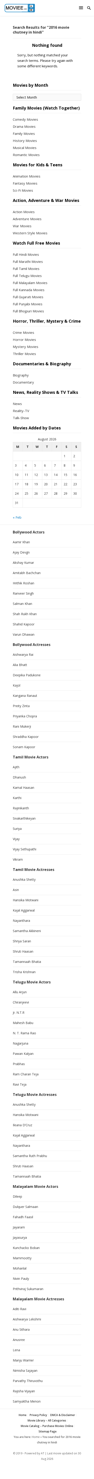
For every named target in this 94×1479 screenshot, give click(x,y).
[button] (81, 8)
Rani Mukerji (22, 726)
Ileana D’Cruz (22, 1125)
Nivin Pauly (21, 1278)
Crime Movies (23, 332)
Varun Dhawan (23, 634)
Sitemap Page (48, 1431)
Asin (16, 890)
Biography (21, 375)
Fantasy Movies (25, 183)
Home (22, 1415)
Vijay (16, 839)
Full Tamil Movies (26, 268)
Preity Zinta (21, 706)
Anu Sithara (21, 1329)
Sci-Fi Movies (23, 190)
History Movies (25, 140)
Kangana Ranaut (25, 695)
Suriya (17, 828)
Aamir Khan (21, 542)
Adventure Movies (27, 219)
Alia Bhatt (20, 665)
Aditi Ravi (19, 1309)
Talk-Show (21, 417)
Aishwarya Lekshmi (27, 1319)
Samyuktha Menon (27, 1401)
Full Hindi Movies (26, 254)
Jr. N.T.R (18, 1012)
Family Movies (24, 133)
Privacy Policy (38, 1415)
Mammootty (22, 1258)
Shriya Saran (22, 941)
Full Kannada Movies (28, 289)
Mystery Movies (25, 346)
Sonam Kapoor (24, 747)
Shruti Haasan (23, 951)
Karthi (17, 798)
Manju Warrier (23, 1360)
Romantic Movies (26, 154)
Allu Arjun (20, 992)
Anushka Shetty (24, 879)
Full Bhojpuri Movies (28, 311)
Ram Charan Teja (26, 1074)
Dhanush (19, 777)
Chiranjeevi (21, 1002)
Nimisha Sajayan (25, 1370)
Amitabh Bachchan (27, 573)
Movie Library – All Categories (47, 1420)
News (17, 403)
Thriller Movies (24, 353)
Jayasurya (20, 1237)
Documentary (23, 382)
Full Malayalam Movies (30, 282)
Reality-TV (21, 410)
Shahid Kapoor (23, 624)
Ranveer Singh (23, 593)
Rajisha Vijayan (24, 1391)
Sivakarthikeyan (24, 818)
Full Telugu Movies (27, 275)
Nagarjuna (20, 1043)
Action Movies (24, 211)
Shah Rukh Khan (25, 614)
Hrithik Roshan (23, 583)
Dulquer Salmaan (25, 1207)
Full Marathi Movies (28, 261)
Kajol (16, 685)
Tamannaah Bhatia (27, 961)
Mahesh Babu (23, 1023)
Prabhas (19, 1064)
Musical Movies (25, 147)
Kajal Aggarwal (24, 910)
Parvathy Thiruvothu (28, 1381)
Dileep (17, 1196)
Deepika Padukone (27, 675)
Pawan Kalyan (23, 1053)
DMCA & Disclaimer (62, 1415)
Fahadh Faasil (23, 1217)
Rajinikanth (21, 808)
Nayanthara (21, 920)
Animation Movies (26, 176)
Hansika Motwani (25, 900)
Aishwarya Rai (23, 654)
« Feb (17, 517)
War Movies (22, 226)
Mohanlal (19, 1268)
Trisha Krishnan (24, 972)
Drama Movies (24, 126)
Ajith (16, 767)
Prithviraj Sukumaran (28, 1289)
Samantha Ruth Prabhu (30, 1156)
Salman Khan (22, 603)
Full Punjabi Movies (27, 304)
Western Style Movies (30, 233)
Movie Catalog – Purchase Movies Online (47, 1426)
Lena (16, 1350)
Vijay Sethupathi (24, 849)
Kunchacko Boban (26, 1248)
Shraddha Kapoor (26, 736)
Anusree (19, 1340)
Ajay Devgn (21, 552)
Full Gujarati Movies (28, 297)
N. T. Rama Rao (24, 1033)
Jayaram (19, 1227)
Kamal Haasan (23, 787)
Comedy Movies (25, 119)
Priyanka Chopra (25, 716)
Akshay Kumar (23, 562)
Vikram (18, 859)
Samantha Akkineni (27, 931)
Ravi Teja (19, 1084)
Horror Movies (24, 339)
